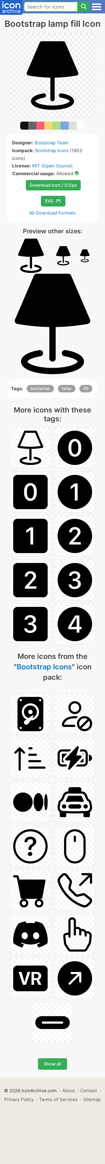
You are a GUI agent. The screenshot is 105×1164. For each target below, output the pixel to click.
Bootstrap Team (52, 142)
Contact (88, 1090)
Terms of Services (58, 1099)
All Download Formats (52, 213)
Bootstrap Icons (52, 150)
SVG (49, 201)
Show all (52, 1064)
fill (85, 388)
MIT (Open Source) (52, 165)
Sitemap (92, 1099)
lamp (66, 388)
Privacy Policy (19, 1099)
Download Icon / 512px (53, 185)
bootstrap (40, 388)
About (68, 1090)
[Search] (83, 7)
